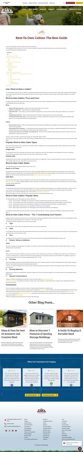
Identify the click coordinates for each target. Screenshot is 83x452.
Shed (24, 9)
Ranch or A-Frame (11, 67)
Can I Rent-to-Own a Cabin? (12, 56)
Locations (24, 3)
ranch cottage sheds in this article (42, 174)
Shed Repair (65, 435)
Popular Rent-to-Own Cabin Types (14, 62)
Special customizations (11, 280)
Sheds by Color (46, 430)
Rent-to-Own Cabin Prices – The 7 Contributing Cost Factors (19, 73)
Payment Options (33, 3)
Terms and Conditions (67, 437)
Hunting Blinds (27, 430)
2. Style (10, 76)
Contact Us (52, 3)
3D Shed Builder (28, 433)
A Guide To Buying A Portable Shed (69, 332)
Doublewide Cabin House (42, 191)
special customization (47, 279)
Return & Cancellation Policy (68, 439)
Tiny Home (33, 9)
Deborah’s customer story (24, 293)
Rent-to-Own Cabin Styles (12, 66)
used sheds (20, 294)
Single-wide (10, 63)
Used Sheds (46, 437)
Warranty (64, 433)
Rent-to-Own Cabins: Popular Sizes (14, 72)
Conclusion (9, 85)
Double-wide (10, 64)
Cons (9, 60)
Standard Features (47, 428)
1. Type (10, 75)
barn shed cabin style (11, 181)
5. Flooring (10, 80)
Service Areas (65, 424)
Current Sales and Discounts (30, 439)
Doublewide (10, 70)
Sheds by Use (46, 435)
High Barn (10, 69)
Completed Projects (43, 3)
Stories (44, 423)
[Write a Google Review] (9, 370)
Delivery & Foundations (29, 432)
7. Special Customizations (13, 83)
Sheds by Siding (46, 432)
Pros (9, 59)
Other (78, 13)
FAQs (63, 432)
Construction (75, 9)
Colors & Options (47, 426)
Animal (51, 9)
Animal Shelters (28, 423)
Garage (43, 9)
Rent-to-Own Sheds (66, 430)
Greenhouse (61, 9)
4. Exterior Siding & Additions (14, 79)
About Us (45, 419)
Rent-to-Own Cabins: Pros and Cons (14, 57)
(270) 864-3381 (7, 3)
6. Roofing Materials (12, 82)
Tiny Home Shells (28, 424)
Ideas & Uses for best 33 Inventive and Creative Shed (13, 334)
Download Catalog (66, 426)
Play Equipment (28, 428)
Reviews (45, 424)
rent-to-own (43, 289)
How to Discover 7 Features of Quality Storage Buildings (41, 334)
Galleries (45, 439)
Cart (63, 419)
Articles (26, 437)
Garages (26, 421)
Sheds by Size (46, 433)
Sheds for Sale (27, 435)
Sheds (25, 419)
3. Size (10, 78)
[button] (79, 377)
